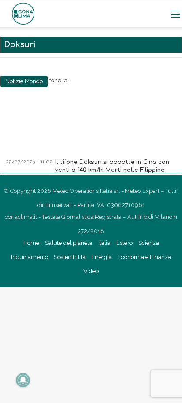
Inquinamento (29, 257)
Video (91, 271)
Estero (124, 243)
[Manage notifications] (23, 380)
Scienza (148, 243)
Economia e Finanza (144, 257)
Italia (104, 243)
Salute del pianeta (68, 243)
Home (31, 243)
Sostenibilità (70, 257)
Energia (101, 257)
